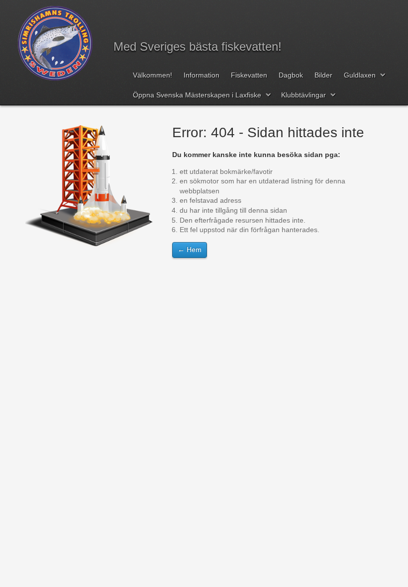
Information (201, 75)
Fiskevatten (249, 75)
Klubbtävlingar (303, 95)
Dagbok (291, 75)
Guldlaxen (360, 75)
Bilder (323, 75)
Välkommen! (152, 75)
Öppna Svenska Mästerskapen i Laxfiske (197, 95)
